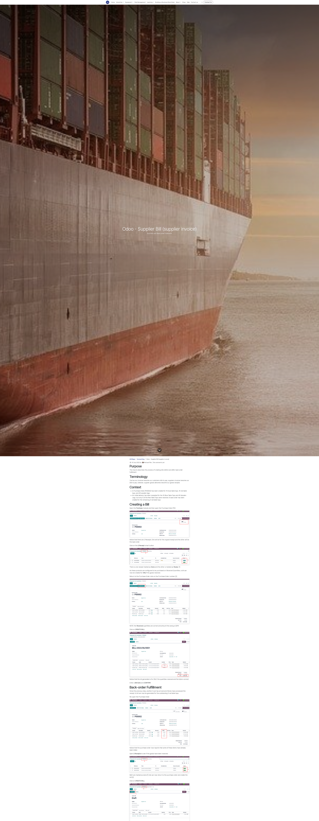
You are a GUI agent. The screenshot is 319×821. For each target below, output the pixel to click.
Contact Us (208, 2)
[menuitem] (113, 2)
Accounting (140, 459)
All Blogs (132, 459)
